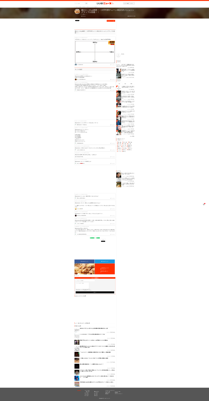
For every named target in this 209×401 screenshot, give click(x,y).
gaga (128, 67)
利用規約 (116, 392)
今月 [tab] (125, 83)
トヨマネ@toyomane (80, 64)
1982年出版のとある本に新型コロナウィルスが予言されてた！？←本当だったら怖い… (97, 382)
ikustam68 (76, 194)
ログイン (131, 3)
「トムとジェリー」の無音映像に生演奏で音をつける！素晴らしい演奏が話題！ (95, 352)
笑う (124, 143)
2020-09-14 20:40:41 (84, 159)
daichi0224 (76, 211)
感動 (119, 142)
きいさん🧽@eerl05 (80, 208)
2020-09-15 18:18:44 (84, 194)
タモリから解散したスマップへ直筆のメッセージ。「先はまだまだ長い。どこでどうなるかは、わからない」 (128, 179)
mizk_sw (76, 159)
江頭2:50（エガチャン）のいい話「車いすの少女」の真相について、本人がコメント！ (128, 92)
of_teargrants (77, 74)
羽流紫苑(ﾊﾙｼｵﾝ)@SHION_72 (81, 89)
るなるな (108, 332)
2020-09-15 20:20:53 (85, 82)
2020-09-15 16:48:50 (84, 127)
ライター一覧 (107, 391)
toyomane (76, 37)
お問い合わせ (107, 392)
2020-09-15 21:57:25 (83, 201)
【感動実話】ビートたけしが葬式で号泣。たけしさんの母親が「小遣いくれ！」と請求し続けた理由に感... (128, 131)
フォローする (79, 37)
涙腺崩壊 (119, 148)
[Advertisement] (94, 24)
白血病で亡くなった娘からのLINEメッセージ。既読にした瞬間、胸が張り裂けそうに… (128, 75)
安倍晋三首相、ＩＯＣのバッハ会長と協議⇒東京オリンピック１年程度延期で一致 (128, 70)
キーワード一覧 (117, 391)
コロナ (124, 145)
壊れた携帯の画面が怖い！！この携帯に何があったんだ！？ (91, 364)
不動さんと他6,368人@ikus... (81, 198)
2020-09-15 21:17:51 (84, 218)
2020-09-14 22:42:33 (86, 152)
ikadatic (76, 218)
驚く (119, 145)
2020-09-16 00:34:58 (86, 226)
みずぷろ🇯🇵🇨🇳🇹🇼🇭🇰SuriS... (81, 163)
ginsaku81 (76, 127)
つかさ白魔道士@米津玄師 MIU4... (82, 234)
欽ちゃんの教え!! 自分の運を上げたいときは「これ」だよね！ (128, 174)
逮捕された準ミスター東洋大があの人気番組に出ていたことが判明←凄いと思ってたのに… (128, 116)
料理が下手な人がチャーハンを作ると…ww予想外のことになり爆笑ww (94, 340)
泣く (129, 143)
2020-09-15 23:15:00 (84, 211)
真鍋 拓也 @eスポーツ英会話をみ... (82, 124)
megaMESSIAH (77, 226)
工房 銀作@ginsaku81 (80, 143)
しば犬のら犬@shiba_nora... (81, 149)
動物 (119, 146)
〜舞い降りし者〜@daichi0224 (81, 215)
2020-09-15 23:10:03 (86, 146)
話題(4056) (129, 16)
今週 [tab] (119, 83)
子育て (130, 148)
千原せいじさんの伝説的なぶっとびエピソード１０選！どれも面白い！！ (128, 102)
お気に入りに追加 (111, 20)
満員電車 (129, 149)
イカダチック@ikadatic (80, 223)
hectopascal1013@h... (80, 156)
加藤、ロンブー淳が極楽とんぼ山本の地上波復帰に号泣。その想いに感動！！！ (128, 126)
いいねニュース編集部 (125, 77)
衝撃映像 (130, 145)
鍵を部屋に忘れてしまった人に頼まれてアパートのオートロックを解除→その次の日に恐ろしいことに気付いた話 (97, 347)
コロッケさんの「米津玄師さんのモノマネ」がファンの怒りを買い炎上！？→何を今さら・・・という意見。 (97, 376)
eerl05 (76, 201)
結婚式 (124, 151)
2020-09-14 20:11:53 (84, 37)
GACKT (124, 149)
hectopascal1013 (77, 152)
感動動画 (129, 146)
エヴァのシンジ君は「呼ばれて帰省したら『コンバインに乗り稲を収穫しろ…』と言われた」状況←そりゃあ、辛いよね (97, 370)
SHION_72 (76, 82)
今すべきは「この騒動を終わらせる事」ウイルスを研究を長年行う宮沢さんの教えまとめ (128, 65)
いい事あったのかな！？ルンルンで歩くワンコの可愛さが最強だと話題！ (94, 358)
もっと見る (132, 136)
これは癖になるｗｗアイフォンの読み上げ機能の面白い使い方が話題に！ (128, 107)
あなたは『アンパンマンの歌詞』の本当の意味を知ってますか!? (128, 111)
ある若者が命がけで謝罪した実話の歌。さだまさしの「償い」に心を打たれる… (128, 97)
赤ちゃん (124, 146)
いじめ (119, 149)
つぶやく (103, 239)
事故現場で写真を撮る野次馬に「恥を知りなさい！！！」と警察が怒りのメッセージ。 (128, 121)
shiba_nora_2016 (77, 146)
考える (125, 142)
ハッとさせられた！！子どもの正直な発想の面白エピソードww (92, 334)
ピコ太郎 (125, 148)
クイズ (119, 151)
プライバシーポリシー (118, 393)
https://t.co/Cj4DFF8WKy (106, 39)
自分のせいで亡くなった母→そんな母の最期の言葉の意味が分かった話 (94, 328)
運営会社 (106, 393)
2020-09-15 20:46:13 (85, 74)
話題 (130, 142)
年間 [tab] (131, 83)
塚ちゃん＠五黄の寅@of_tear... (81, 79)
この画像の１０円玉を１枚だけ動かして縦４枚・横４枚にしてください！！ (128, 87)
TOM (129, 89)
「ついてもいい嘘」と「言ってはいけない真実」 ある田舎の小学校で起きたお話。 (128, 183)
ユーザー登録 (126, 3)
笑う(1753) (133, 16)
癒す (119, 143)
